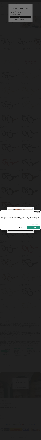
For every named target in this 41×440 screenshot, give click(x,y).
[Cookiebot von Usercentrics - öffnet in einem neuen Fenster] (35, 212)
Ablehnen (20, 227)
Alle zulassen (33, 227)
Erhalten (20, 229)
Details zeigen (35, 224)
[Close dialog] (33, 208)
